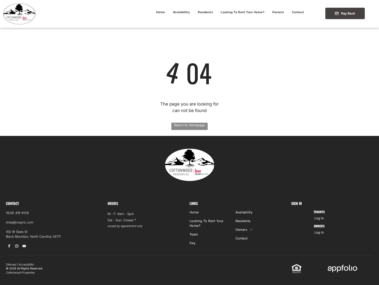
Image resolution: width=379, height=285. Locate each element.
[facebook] (9, 246)
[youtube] (24, 246)
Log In (319, 218)
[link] (160, 12)
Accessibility (26, 264)
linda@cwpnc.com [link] (19, 222)
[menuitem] (160, 12)
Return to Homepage (189, 125)
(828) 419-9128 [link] (17, 213)
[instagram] (16, 246)
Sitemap (11, 264)
